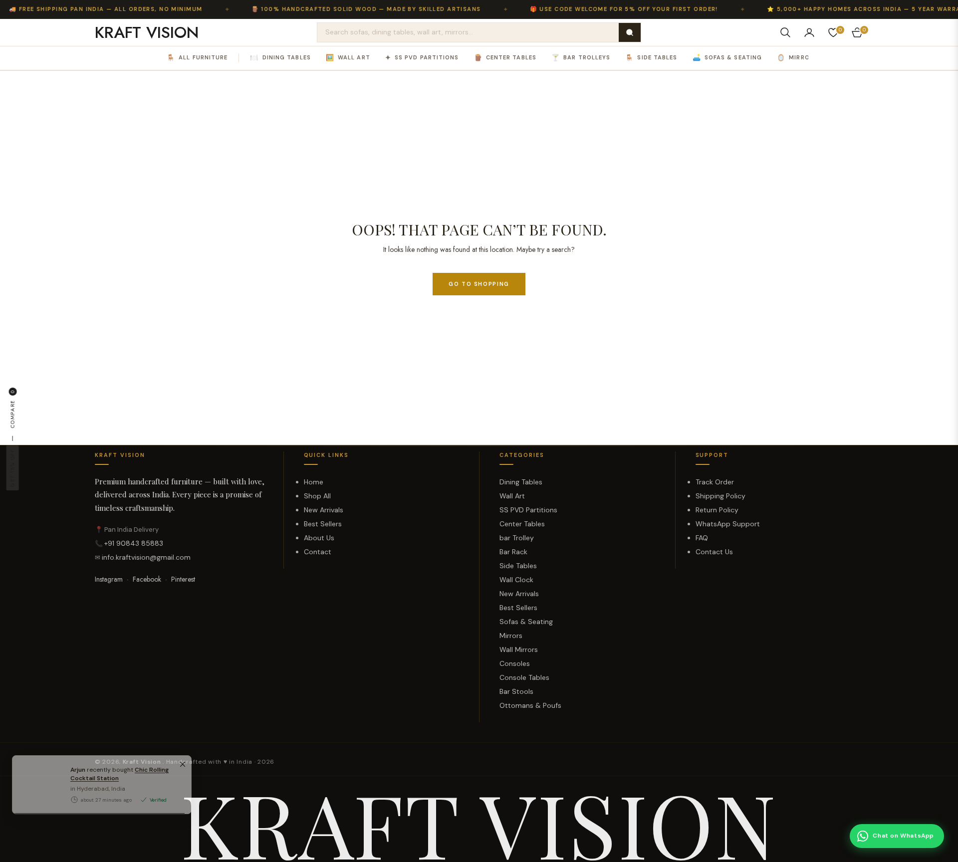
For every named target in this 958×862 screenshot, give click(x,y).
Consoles (514, 663)
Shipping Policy (720, 495)
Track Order (715, 481)
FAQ (702, 537)
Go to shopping (479, 283)
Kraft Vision (143, 762)
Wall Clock (516, 579)
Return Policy (717, 509)
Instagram (109, 579)
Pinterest (183, 579)
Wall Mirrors (518, 649)
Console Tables (524, 677)
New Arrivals (323, 509)
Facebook (147, 579)
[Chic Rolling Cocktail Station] (37, 819)
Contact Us (714, 551)
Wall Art (348, 57)
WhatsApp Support (728, 523)
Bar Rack (513, 551)
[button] (785, 32)
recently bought (119, 808)
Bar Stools (516, 691)
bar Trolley (516, 537)
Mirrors (797, 57)
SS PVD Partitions (422, 57)
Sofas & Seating (727, 57)
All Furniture (197, 57)
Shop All (317, 495)
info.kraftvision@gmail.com (146, 557)
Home (313, 481)
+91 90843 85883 (133, 543)
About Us (319, 537)
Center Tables (505, 57)
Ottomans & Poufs (530, 705)
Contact (317, 551)
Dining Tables (280, 57)
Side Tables (651, 57)
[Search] (630, 32)
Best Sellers (323, 523)
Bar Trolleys (580, 57)
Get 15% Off (12, 468)
